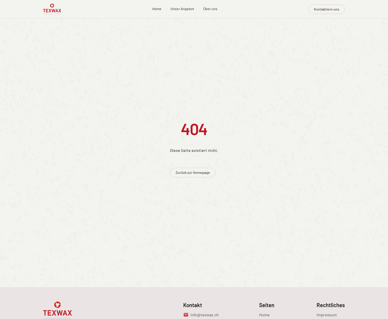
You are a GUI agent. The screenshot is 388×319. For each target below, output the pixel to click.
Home (156, 9)
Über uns (210, 9)
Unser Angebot (182, 9)
